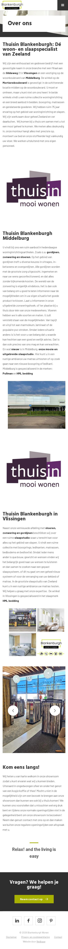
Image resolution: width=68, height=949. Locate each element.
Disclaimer (11, 937)
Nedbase (41, 941)
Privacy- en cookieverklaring (35, 937)
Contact (58, 937)
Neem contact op (31, 899)
